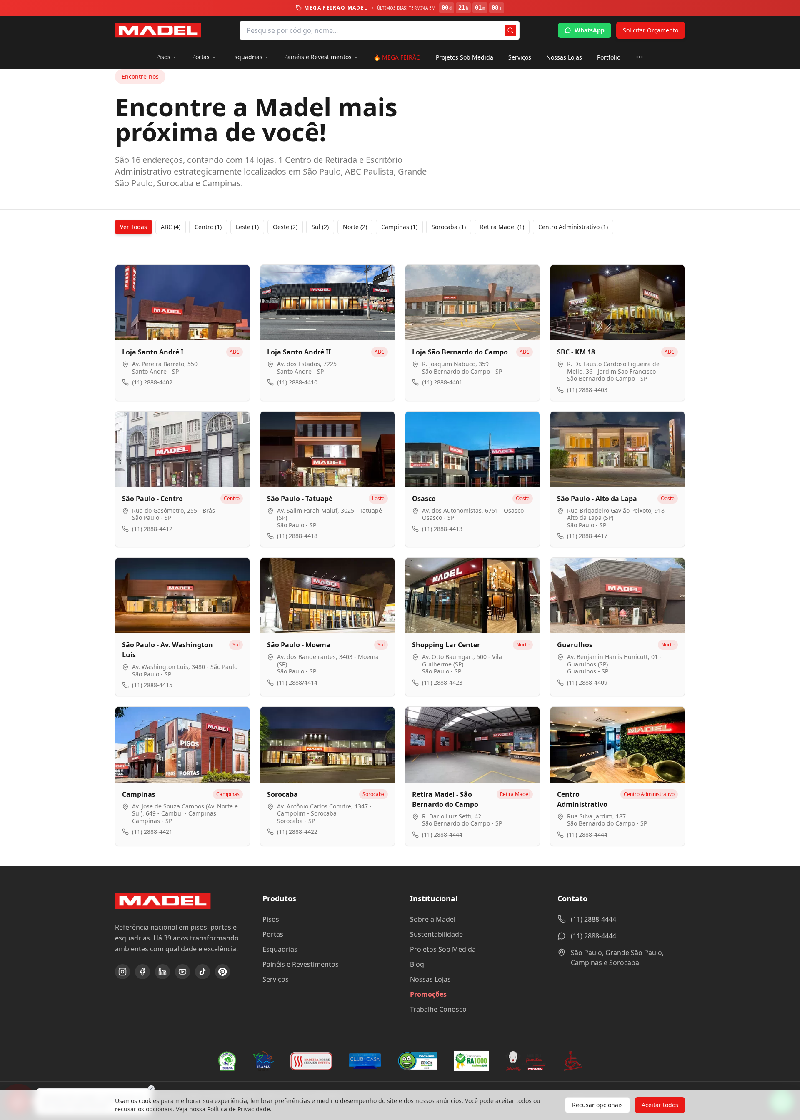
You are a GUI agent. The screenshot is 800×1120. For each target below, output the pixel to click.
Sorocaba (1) (449, 227)
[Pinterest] (222, 971)
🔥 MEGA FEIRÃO (397, 57)
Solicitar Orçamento (650, 30)
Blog (417, 964)
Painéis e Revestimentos (318, 57)
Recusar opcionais (597, 1105)
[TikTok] (202, 971)
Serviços (519, 57)
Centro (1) (208, 227)
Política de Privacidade (238, 1109)
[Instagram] (122, 971)
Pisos (163, 57)
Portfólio (608, 57)
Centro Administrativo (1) (573, 227)
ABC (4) (170, 227)
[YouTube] (182, 971)
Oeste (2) (285, 227)
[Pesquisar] (510, 30)
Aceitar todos (660, 1105)
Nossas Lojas (564, 57)
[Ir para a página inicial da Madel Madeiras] (158, 30)
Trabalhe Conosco (438, 1009)
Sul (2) (320, 227)
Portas (201, 57)
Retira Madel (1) (502, 227)
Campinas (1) (399, 227)
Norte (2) (355, 227)
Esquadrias (246, 57)
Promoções (428, 994)
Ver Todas (133, 227)
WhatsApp (590, 30)
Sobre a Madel (432, 919)
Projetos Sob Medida (464, 57)
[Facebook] (142, 971)
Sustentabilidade (436, 934)
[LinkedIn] (162, 971)
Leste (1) (247, 227)
